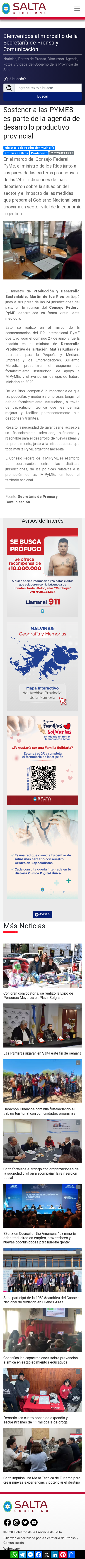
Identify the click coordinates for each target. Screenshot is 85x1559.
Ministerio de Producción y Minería (29, 147)
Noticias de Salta (16, 153)
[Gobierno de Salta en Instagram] (16, 1522)
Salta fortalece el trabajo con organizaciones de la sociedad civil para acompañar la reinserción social (41, 1173)
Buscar (42, 96)
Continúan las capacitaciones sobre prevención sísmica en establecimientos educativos (40, 1360)
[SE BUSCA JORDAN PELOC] (42, 572)
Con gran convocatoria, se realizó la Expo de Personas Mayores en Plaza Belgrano (38, 995)
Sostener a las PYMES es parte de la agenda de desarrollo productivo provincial (41, 122)
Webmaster (11, 1548)
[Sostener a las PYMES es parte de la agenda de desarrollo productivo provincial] (42, 250)
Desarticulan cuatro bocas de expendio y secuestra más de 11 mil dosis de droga (35, 1420)
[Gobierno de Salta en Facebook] (7, 1522)
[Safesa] (42, 854)
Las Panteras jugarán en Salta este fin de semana (42, 1053)
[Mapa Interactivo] (42, 666)
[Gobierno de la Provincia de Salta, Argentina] (24, 8)
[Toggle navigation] (77, 8)
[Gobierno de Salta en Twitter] (25, 1522)
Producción (39, 153)
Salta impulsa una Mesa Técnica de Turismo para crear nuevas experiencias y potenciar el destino (41, 1480)
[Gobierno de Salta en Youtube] (34, 1522)
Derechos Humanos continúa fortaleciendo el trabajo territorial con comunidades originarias (39, 1111)
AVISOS (44, 914)
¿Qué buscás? (14, 79)
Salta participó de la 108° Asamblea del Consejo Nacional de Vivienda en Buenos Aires (41, 1300)
